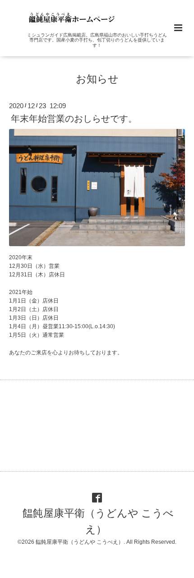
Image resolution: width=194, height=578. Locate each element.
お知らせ (97, 79)
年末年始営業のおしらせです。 (74, 119)
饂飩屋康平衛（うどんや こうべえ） (98, 521)
